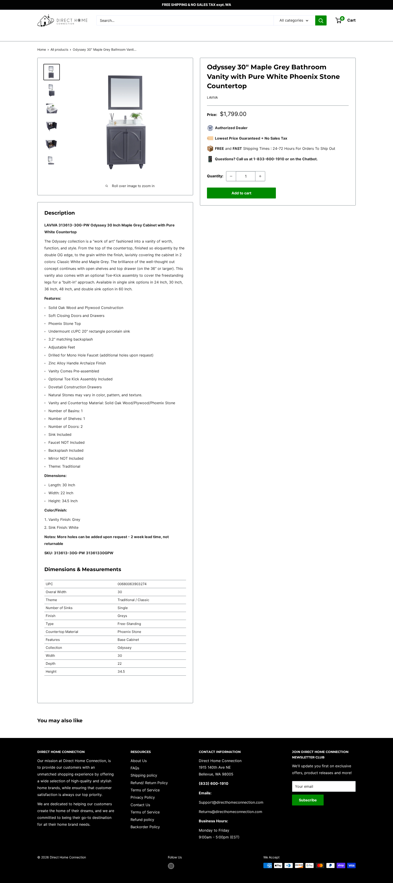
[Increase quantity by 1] (260, 176)
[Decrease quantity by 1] (231, 176)
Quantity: (215, 176)
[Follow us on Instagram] (171, 866)
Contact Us (140, 805)
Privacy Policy (143, 797)
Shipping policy (144, 775)
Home (41, 49)
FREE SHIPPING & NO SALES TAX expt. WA (196, 5)
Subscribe (308, 800)
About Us (139, 760)
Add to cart (241, 193)
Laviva (212, 97)
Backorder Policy (145, 827)
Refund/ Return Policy (149, 782)
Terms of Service (145, 790)
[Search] (321, 20)
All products (59, 49)
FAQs (135, 768)
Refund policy (142, 819)
